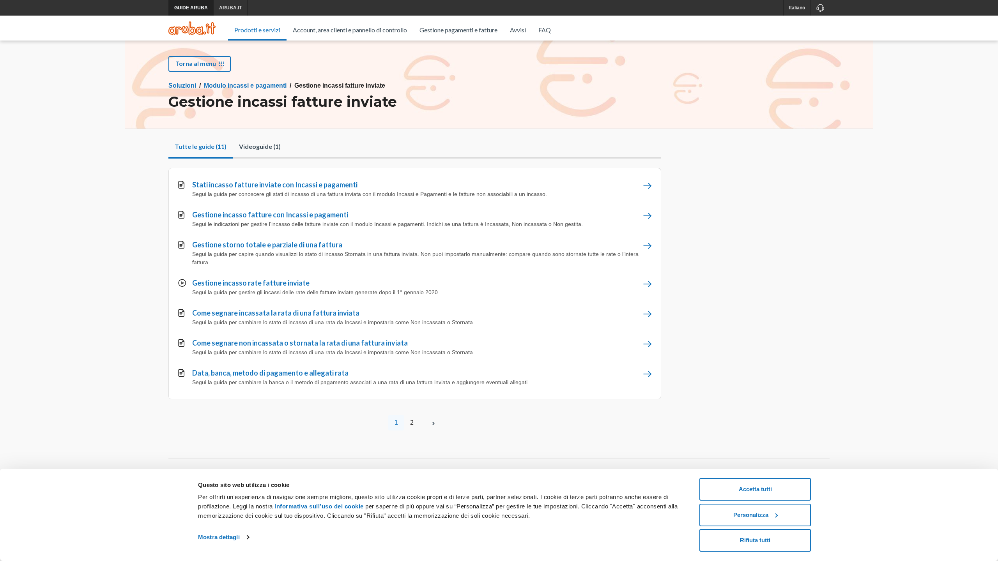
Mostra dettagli (219, 537)
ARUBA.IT (230, 8)
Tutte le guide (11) (200, 146)
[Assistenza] (820, 8)
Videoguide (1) (260, 146)
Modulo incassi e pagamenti (245, 85)
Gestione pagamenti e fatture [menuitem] (458, 30)
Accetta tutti (755, 489)
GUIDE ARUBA (191, 8)
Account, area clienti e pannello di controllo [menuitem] (350, 30)
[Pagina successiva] (433, 422)
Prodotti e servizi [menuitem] (257, 30)
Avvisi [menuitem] (518, 30)
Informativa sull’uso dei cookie (318, 506)
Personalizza (750, 515)
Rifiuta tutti (755, 540)
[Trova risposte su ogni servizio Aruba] (192, 28)
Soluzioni (182, 85)
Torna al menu (195, 63)
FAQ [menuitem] (544, 30)
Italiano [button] (797, 8)
